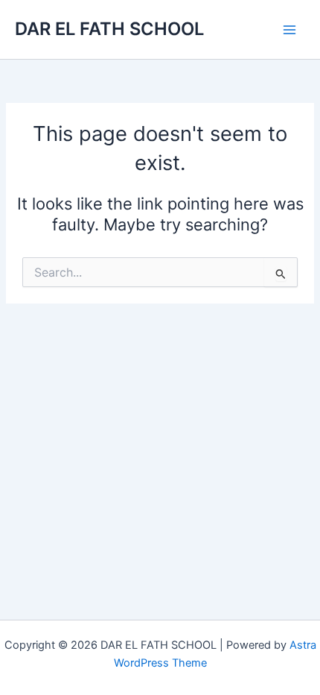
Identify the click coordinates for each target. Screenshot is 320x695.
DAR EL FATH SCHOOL (109, 29)
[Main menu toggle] (289, 29)
